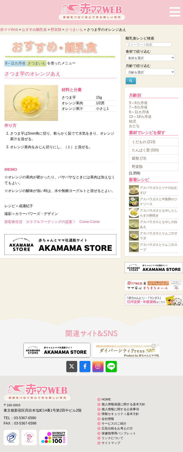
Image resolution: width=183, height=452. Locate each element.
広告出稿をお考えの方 (117, 428)
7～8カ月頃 (138, 107)
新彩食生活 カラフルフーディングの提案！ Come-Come (52, 222)
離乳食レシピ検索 (140, 38)
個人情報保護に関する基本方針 (123, 404)
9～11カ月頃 (15, 63)
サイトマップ (111, 443)
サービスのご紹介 (114, 423)
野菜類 (137, 167)
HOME (106, 399)
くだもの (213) (143, 142)
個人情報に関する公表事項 (120, 409)
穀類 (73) (139, 158)
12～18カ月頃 (140, 117)
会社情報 (108, 419)
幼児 (132, 121)
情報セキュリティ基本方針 (120, 414)
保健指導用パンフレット (119, 433)
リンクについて (112, 438)
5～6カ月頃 (138, 102)
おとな (134, 126)
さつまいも (37, 63)
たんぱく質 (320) (145, 150)
